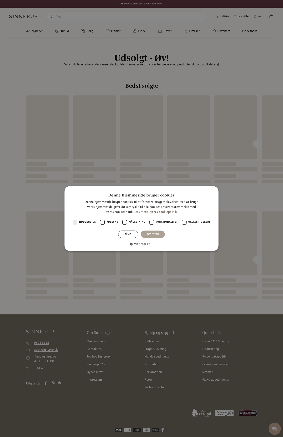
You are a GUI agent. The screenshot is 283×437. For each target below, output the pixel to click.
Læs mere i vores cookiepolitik (155, 212)
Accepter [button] (153, 234)
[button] (141, 244)
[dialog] (141, 218)
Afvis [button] (128, 234)
